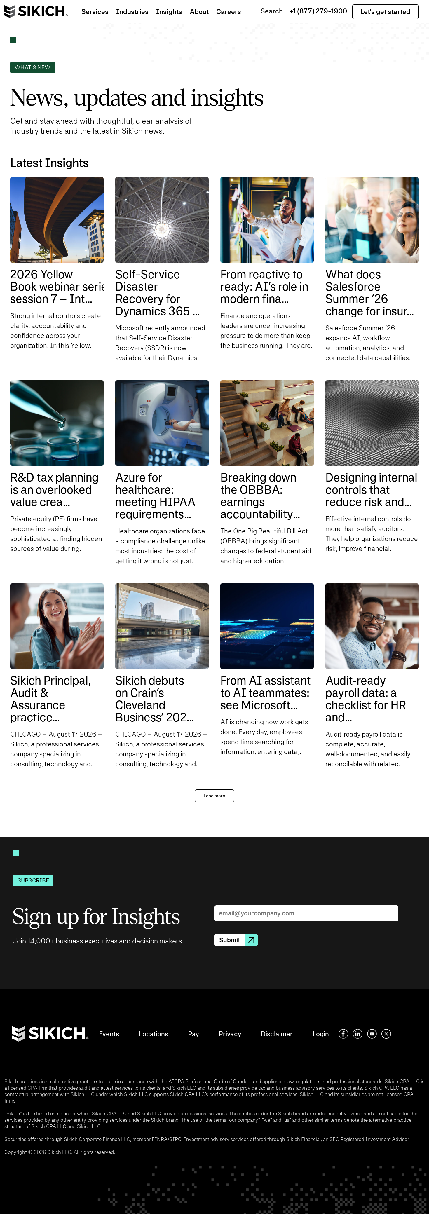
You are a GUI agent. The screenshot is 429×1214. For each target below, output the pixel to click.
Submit (229, 940)
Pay (193, 1034)
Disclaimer (277, 1034)
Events (109, 1034)
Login (321, 1034)
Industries (132, 11)
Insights (169, 11)
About (199, 11)
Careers (228, 11)
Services (95, 11)
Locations (153, 1034)
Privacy (230, 1034)
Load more (214, 795)
